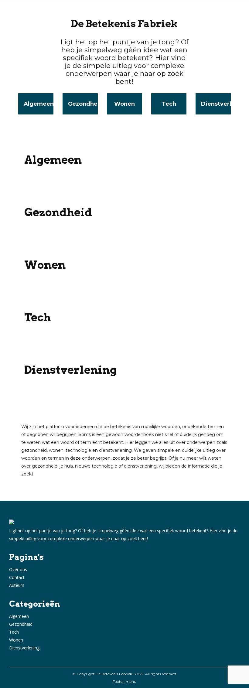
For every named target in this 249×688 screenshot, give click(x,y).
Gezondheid (20, 624)
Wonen (16, 640)
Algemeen (19, 616)
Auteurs (16, 585)
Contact (17, 577)
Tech (14, 632)
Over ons (18, 569)
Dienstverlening (24, 648)
